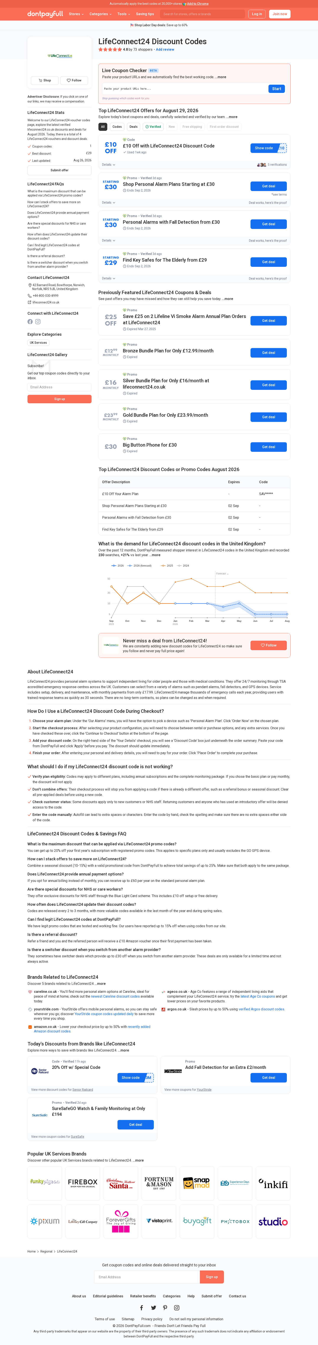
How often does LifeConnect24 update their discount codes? (57, 236)
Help (191, 1296)
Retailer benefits (143, 1296)
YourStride (204, 1089)
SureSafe (77, 1136)
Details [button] (106, 164)
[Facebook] (30, 321)
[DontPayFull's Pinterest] (165, 1308)
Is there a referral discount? (46, 256)
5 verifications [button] (277, 164)
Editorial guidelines (108, 1296)
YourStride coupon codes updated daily (104, 1014)
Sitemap (128, 1319)
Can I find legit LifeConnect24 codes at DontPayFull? (53, 247)
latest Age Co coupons (258, 996)
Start (276, 88)
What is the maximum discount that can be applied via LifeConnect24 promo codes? (56, 193)
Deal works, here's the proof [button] (268, 202)
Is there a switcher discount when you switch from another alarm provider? (57, 264)
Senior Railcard (82, 1089)
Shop (47, 80)
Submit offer (212, 1296)
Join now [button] (280, 14)
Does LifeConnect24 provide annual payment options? (58, 215)
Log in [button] (257, 14)
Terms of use (105, 1319)
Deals (134, 128)
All (103, 128)
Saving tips (145, 14)
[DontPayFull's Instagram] (177, 1308)
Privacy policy (151, 1319)
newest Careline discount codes (115, 996)
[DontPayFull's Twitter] (154, 1308)
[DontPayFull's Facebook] (141, 1308)
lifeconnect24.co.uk (46, 302)
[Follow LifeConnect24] (269, 645)
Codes (118, 128)
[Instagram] (37, 321)
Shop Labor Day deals (150, 25)
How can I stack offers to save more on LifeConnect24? (53, 204)
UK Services (38, 342)
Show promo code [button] (264, 148)
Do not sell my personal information (196, 1319)
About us (79, 1296)
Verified (154, 128)
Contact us (237, 1296)
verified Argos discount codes (261, 1009)
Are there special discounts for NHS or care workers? (56, 225)
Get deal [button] (268, 186)
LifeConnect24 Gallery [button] (47, 354)
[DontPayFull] (45, 14)
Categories (172, 1296)
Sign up (59, 399)
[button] (100, 49)
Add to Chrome (198, 3)
